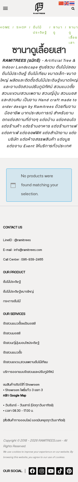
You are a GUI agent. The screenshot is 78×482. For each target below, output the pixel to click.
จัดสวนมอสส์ (11, 333)
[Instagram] (41, 471)
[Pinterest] (69, 471)
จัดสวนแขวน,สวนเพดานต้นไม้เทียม (25, 362)
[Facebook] (32, 471)
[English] (66, 3)
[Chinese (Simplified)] (61, 3)
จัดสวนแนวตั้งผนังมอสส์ (19, 323)
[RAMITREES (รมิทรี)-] (39, 8)
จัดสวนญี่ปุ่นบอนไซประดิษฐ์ (21, 343)
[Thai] (72, 3)
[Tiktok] (60, 471)
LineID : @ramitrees (17, 240)
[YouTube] (50, 471)
